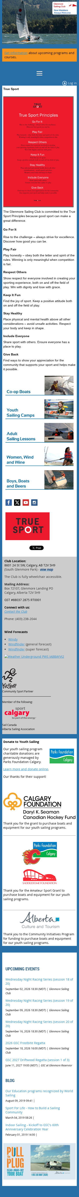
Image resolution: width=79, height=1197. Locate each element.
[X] (17, 502)
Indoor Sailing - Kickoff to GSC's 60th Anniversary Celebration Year (32, 1127)
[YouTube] (26, 502)
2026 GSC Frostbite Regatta (25, 1043)
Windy (13, 639)
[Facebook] (8, 502)
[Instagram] (34, 502)
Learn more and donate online (25, 769)
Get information (16, 53)
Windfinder (16, 644)
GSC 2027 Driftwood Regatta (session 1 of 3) (37, 1060)
